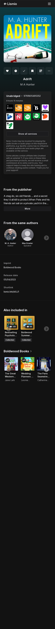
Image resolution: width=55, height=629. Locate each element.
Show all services (27, 134)
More (27, 208)
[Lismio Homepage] (10, 4)
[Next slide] (46, 237)
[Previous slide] (8, 237)
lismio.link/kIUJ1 (11, 291)
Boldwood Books (12, 267)
